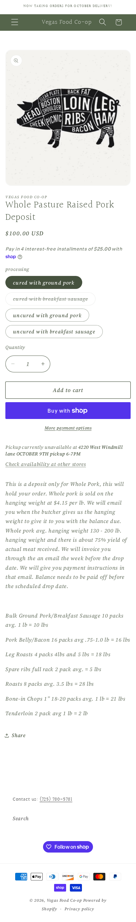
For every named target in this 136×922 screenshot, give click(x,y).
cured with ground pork (43, 282)
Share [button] (18, 735)
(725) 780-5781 (56, 799)
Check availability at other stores (45, 464)
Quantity (15, 347)
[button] (15, 22)
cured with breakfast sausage (54, 300)
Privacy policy (79, 909)
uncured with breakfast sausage (54, 331)
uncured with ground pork (47, 315)
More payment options (68, 428)
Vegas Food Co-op (64, 900)
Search (21, 818)
